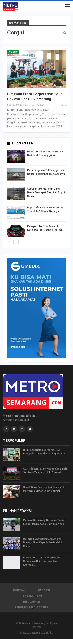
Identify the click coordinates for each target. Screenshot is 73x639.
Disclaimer (31, 601)
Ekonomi (13, 52)
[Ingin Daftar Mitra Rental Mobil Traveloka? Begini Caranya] (16, 212)
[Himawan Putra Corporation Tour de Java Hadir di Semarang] (36, 69)
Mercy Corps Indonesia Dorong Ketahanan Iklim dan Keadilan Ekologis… (42, 561)
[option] (36, 194)
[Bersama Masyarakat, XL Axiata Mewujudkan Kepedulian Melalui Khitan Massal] (11, 543)
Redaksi (44, 590)
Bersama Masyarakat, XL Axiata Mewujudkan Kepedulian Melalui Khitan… (42, 542)
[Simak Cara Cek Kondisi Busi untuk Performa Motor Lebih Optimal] (11, 491)
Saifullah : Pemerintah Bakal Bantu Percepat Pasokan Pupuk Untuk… (46, 192)
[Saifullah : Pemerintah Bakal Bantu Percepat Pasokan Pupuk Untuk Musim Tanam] (16, 193)
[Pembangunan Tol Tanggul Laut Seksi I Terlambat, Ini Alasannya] (16, 174)
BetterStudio (46, 632)
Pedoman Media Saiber (31, 607)
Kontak (19, 590)
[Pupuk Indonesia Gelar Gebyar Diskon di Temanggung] (16, 156)
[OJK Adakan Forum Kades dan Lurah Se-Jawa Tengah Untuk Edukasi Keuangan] (11, 473)
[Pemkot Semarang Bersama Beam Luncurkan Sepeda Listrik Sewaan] (11, 524)
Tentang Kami (31, 596)
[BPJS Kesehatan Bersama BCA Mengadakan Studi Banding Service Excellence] (11, 454)
